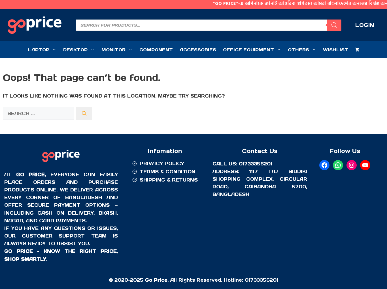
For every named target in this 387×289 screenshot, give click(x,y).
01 (247, 280)
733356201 (264, 280)
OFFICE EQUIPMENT (248, 49)
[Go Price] (61, 163)
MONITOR (113, 49)
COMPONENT (156, 49)
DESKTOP (75, 49)
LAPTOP (38, 49)
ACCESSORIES (198, 49)
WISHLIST (335, 49)
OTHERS (298, 49)
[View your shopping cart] (357, 49)
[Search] (334, 25)
